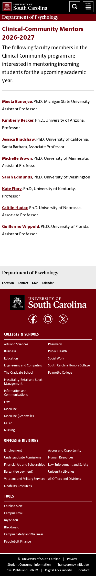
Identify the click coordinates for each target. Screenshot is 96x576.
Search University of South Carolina (74, 6)
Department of (30, 17)
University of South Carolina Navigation (88, 6)
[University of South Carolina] (48, 303)
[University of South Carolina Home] (23, 6)
